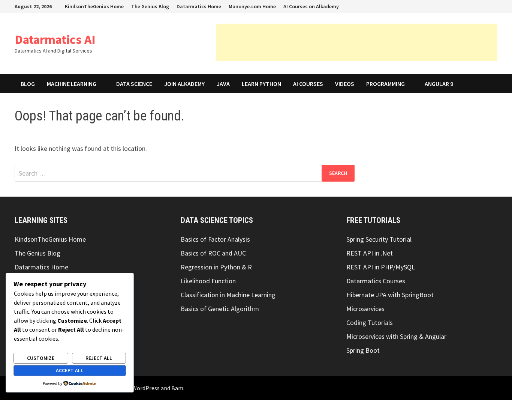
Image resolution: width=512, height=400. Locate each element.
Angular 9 (439, 83)
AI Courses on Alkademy (311, 6)
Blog (28, 83)
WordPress (146, 388)
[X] (447, 6)
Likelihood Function (208, 281)
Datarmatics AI (55, 39)
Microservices (365, 308)
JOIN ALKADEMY (184, 83)
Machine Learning (71, 83)
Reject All (98, 358)
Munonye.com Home (252, 6)
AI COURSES (308, 83)
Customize (40, 358)
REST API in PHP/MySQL (380, 267)
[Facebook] (428, 6)
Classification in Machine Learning (228, 294)
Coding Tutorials (369, 322)
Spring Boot (363, 350)
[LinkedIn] (466, 6)
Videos (344, 83)
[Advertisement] (356, 42)
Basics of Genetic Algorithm (220, 308)
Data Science (134, 83)
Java (223, 83)
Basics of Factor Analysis (215, 239)
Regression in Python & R (216, 267)
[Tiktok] (493, 6)
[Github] (485, 6)
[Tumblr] (475, 6)
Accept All (69, 370)
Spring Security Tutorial (379, 239)
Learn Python (261, 83)
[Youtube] (438, 6)
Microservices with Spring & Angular (396, 336)
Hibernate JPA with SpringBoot (390, 294)
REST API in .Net (369, 253)
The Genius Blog (150, 6)
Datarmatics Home (199, 6)
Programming (385, 83)
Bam (177, 388)
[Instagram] (456, 6)
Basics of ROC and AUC (213, 253)
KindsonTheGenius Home (94, 6)
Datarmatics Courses (375, 281)
